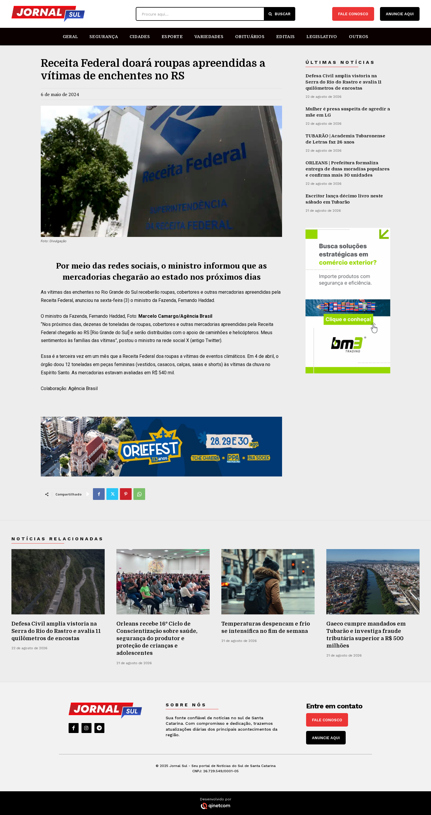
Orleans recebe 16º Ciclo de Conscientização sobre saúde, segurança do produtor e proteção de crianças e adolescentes (156, 638)
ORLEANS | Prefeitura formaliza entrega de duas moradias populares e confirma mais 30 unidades (348, 169)
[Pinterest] (126, 494)
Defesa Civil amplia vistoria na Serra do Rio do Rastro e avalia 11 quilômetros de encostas (343, 82)
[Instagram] (86, 728)
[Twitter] (112, 494)
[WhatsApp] (139, 494)
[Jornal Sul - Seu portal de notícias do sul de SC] (70, 14)
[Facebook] (99, 494)
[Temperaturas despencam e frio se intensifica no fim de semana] (268, 581)
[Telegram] (99, 728)
